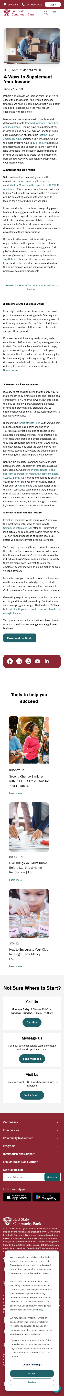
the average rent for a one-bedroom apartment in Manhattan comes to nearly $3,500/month (31, 473)
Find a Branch (32, 1095)
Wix (43, 365)
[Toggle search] (46, 13)
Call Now (32, 1022)
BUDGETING (17, 770)
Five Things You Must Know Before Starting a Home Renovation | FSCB (28, 867)
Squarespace (10, 369)
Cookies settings (32, 1364)
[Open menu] (54, 13)
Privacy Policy (36, 1309)
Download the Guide (19, 637)
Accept (32, 1373)
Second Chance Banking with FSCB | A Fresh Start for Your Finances (29, 781)
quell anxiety (39, 142)
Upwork (50, 258)
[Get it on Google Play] (46, 1197)
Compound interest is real (17, 527)
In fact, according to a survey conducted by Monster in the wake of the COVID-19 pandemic (31, 185)
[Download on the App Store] (17, 1197)
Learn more (15, 793)
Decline (32, 1382)
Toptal (18, 262)
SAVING (14, 943)
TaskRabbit (9, 258)
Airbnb (21, 485)
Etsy (39, 342)
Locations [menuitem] (13, 4)
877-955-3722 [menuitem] (34, 4)
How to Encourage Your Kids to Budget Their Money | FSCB (28, 954)
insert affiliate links (29, 422)
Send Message (32, 1058)
